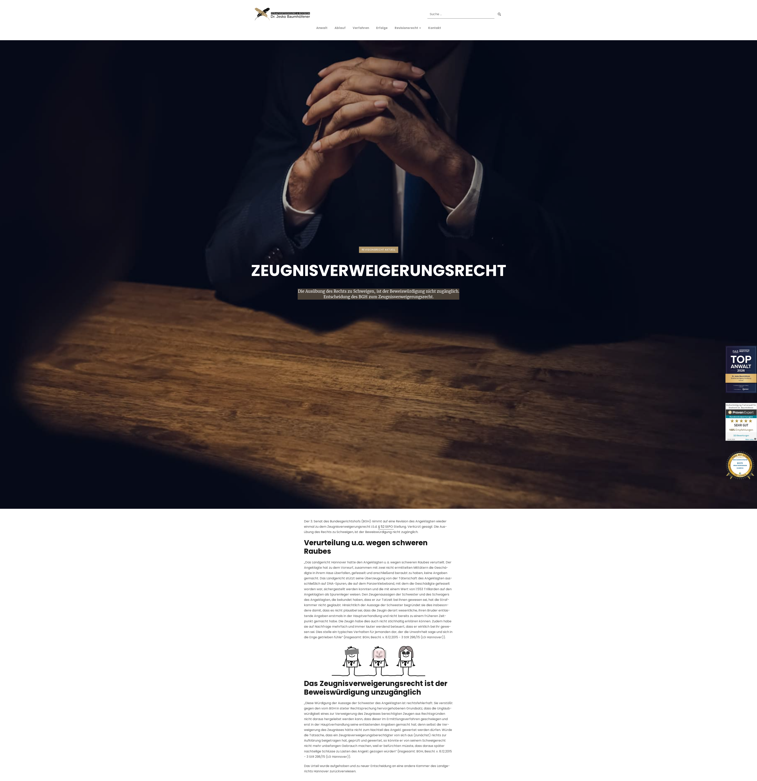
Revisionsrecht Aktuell (378, 250)
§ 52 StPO (386, 526)
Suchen (499, 14)
